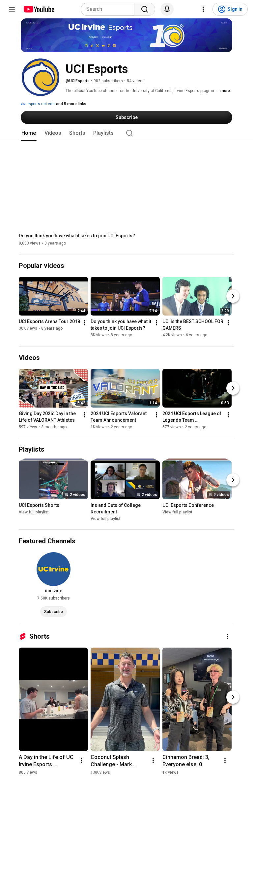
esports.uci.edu (40, 104)
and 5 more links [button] (71, 104)
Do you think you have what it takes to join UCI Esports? (77, 235)
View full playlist (34, 512)
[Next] (232, 296)
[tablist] (126, 133)
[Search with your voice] (167, 9)
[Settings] (203, 9)
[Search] (144, 9)
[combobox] (109, 9)
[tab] (29, 133)
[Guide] (12, 9)
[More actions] (84, 323)
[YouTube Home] (38, 9)
